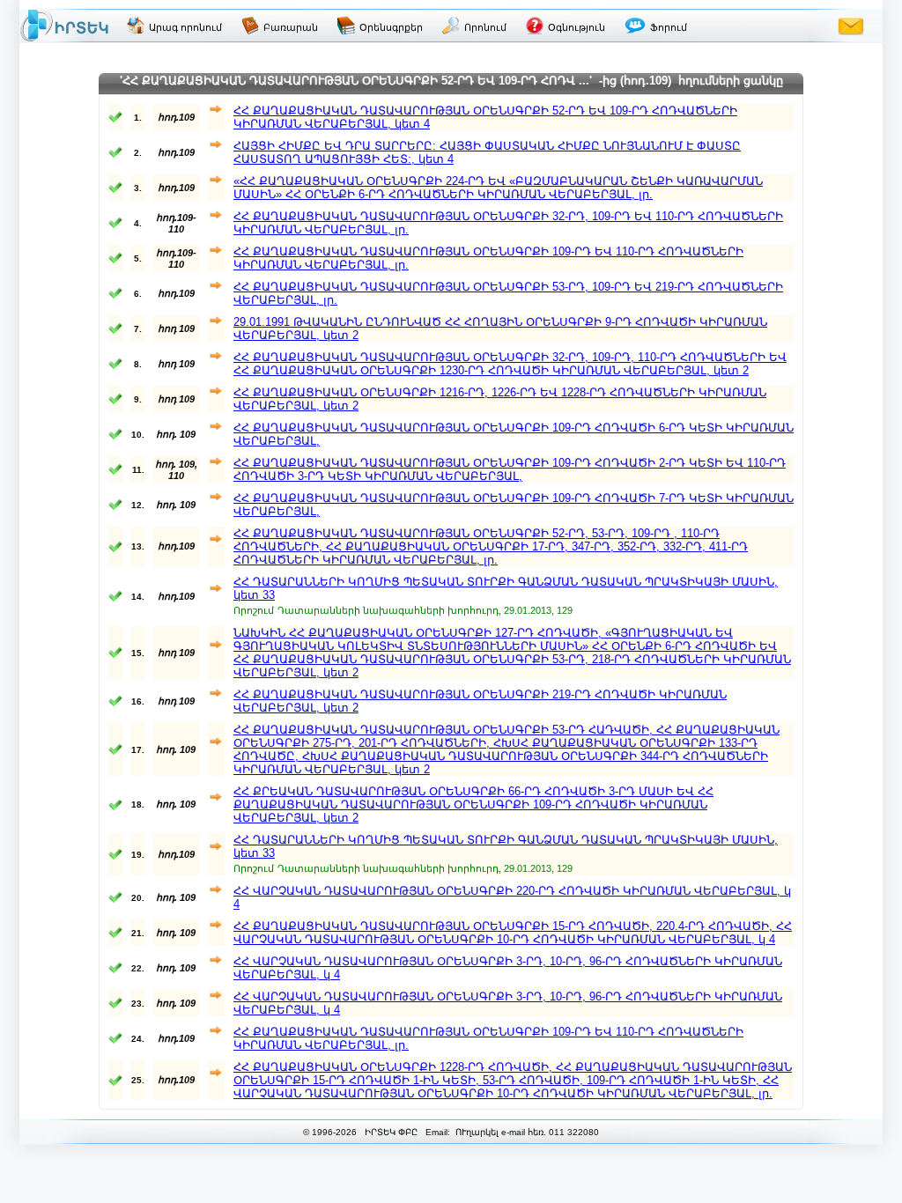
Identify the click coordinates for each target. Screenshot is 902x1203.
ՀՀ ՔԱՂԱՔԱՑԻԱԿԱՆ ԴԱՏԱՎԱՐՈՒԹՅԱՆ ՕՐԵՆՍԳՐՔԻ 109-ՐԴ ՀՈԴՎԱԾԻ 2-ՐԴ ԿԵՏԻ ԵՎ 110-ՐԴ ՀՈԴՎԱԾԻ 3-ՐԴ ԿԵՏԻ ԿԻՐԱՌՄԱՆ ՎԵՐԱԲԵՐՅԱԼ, (509, 469)
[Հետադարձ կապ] (851, 25)
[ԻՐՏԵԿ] (64, 25)
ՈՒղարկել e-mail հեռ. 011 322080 (526, 1132)
